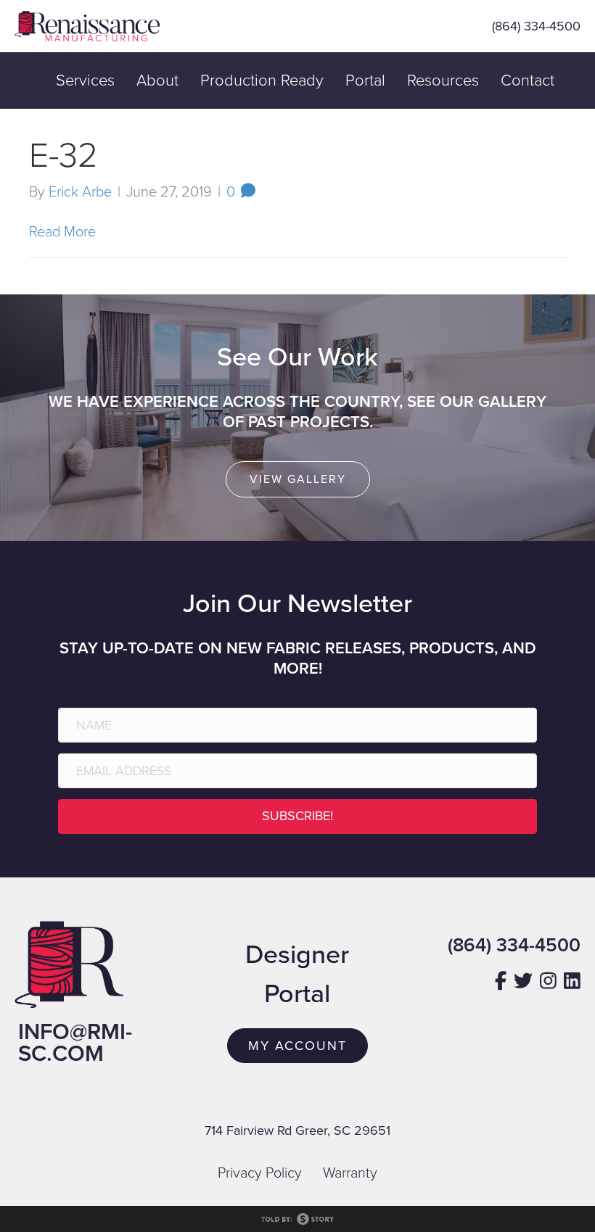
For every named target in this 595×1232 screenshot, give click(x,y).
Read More (62, 232)
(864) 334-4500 (536, 26)
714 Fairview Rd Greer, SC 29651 (297, 1130)
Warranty (350, 1173)
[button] (297, 816)
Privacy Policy (260, 1173)
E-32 (63, 156)
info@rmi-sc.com (75, 1043)
